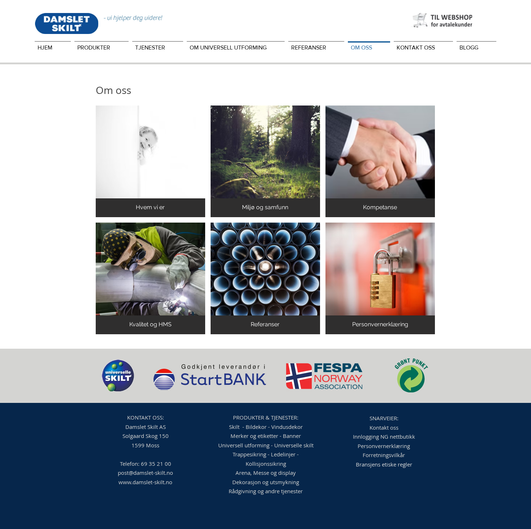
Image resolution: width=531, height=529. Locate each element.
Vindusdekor (287, 426)
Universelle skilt (294, 445)
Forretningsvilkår (384, 455)
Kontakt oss (384, 427)
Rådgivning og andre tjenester (266, 491)
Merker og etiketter (254, 435)
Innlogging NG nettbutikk (384, 436)
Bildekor (257, 426)
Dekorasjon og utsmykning (265, 482)
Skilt (235, 426)
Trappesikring (249, 454)
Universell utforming (243, 445)
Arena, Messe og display (266, 472)
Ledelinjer (284, 454)
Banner (292, 435)
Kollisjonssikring (266, 463)
